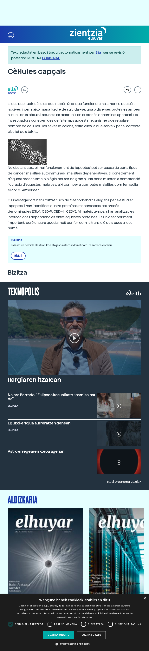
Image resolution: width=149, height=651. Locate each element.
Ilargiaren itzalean (34, 379)
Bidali (18, 256)
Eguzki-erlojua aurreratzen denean (39, 423)
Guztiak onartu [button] (59, 634)
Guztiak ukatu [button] (91, 634)
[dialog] (74, 622)
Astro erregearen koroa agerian (36, 451)
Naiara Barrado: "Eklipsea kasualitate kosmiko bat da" (51, 397)
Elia (98, 52)
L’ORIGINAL (51, 58)
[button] (11, 35)
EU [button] (24, 89)
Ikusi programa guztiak (124, 482)
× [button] (144, 598)
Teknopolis (23, 291)
